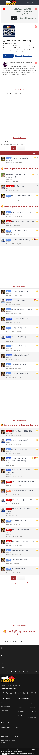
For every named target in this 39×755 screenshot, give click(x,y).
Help (2, 663)
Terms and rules (5, 656)
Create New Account (28, 18)
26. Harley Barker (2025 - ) (20, 291)
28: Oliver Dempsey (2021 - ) (21, 568)
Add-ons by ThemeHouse (8, 753)
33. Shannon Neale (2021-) (20, 373)
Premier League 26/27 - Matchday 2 (21, 63)
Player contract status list (19, 158)
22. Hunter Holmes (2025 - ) (20, 449)
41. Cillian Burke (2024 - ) (21, 318)
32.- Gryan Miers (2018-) (19, 550)
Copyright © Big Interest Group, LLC (10, 685)
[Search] (37, 2)
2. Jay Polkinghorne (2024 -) (21, 212)
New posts (4, 703)
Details (20, 751)
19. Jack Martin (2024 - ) (19, 520)
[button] (19, 648)
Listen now (8, 56)
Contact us (4, 652)
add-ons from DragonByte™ (23, 750)
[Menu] (2, 2)
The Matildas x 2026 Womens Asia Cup (21, 70)
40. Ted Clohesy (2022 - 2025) (22, 431)
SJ (7, 188)
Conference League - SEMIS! (11, 72)
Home (2, 667)
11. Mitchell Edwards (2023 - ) (21, 309)
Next (20, 148)
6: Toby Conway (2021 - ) (20, 327)
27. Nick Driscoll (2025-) (19, 440)
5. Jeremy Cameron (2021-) (20, 559)
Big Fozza (9, 160)
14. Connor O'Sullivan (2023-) (21, 196)
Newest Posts (5, 698)
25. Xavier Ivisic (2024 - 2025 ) (22, 500)
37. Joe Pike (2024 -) (18, 337)
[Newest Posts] (33, 2)
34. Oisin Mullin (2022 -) (21, 355)
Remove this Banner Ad (19, 138)
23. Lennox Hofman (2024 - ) (21, 346)
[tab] (15, 89)
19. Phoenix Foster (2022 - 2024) (23, 541)
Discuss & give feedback (23, 56)
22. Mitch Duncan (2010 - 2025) (22, 490)
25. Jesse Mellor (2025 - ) (21, 300)
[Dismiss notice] (36, 9)
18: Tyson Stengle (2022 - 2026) (23, 221)
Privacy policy (4, 659)
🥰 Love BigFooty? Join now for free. (19, 168)
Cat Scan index (19, 186)
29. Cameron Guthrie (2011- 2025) (24, 481)
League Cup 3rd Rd (15, 68)
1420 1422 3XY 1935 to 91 (29, 717)
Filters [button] (34, 153)
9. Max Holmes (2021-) (19, 364)
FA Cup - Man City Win (18, 74)
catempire (9, 179)
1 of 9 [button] (13, 148)
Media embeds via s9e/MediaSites (25, 753)
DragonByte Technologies (11, 751)
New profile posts (5, 706)
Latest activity (4, 710)
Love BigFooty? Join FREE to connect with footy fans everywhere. (23, 11)
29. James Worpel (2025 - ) (20, 240)
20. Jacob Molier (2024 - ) (20, 230)
